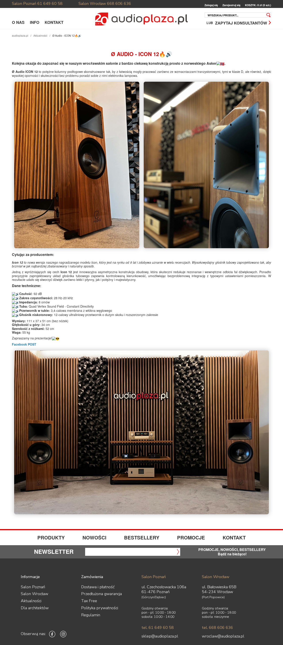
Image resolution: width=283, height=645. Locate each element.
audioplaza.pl (20, 35)
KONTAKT (54, 22)
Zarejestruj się (231, 5)
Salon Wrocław (92, 3)
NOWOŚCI (94, 537)
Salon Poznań (24, 3)
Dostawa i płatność (98, 587)
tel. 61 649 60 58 (158, 627)
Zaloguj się (211, 5)
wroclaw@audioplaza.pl (223, 636)
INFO (34, 22)
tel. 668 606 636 (217, 627)
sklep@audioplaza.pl (160, 636)
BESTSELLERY (141, 537)
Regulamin (90, 615)
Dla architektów (35, 608)
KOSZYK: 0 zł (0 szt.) (258, 5)
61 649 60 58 (50, 3)
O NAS (18, 22)
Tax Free (89, 600)
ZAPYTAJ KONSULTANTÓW (241, 22)
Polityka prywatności (99, 608)
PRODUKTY (51, 537)
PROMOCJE (191, 537)
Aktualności (40, 35)
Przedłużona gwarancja (101, 593)
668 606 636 (119, 3)
